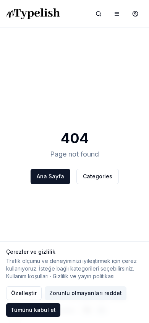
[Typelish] (33, 13)
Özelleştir (24, 293)
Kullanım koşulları (27, 276)
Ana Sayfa (50, 176)
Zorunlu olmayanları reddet (85, 293)
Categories (97, 176)
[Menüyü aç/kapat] (117, 13)
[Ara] (98, 13)
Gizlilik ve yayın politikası (84, 276)
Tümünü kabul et (33, 310)
